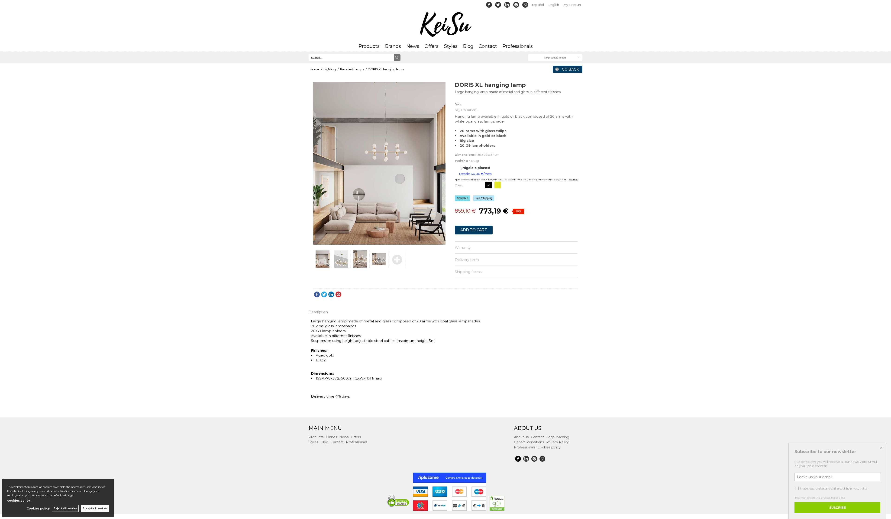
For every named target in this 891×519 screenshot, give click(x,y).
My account (572, 4)
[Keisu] (445, 25)
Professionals (517, 46)
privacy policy (858, 488)
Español (538, 4)
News (412, 46)
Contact (488, 46)
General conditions (529, 442)
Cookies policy (549, 447)
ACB (458, 98)
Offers (432, 46)
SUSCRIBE (837, 507)
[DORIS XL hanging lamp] (379, 163)
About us (521, 437)
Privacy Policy (557, 442)
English (554, 4)
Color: (459, 185)
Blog (468, 46)
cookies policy (18, 500)
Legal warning (557, 437)
